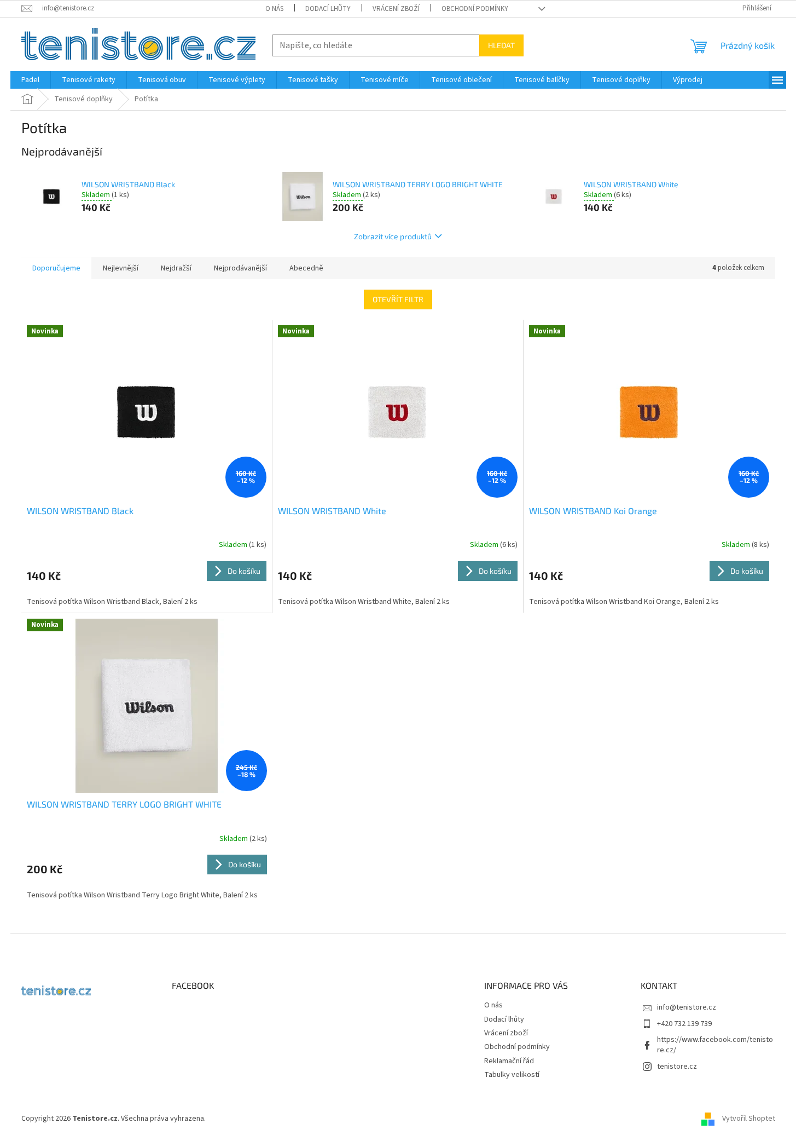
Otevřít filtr (398, 299)
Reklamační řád (509, 1061)
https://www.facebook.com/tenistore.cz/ (715, 1045)
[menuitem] (30, 80)
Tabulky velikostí (511, 1074)
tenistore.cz (677, 1066)
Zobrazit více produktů (393, 236)
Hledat (501, 45)
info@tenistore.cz (686, 1007)
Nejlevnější (120, 268)
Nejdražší (176, 268)
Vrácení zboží (396, 9)
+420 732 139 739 (684, 1023)
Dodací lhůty (328, 9)
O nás (274, 9)
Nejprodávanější (240, 268)
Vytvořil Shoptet (748, 1118)
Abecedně (306, 268)
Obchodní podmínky (474, 9)
